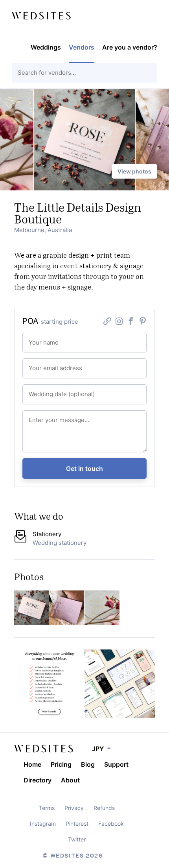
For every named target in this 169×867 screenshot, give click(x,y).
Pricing (61, 764)
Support (116, 764)
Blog (88, 764)
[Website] (107, 322)
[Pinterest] (143, 322)
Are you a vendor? (129, 47)
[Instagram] (119, 322)
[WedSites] (41, 15)
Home (32, 764)
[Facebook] (131, 322)
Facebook (111, 823)
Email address (41, 364)
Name (34, 338)
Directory (37, 780)
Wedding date (41, 390)
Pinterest (77, 823)
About (70, 780)
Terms (47, 807)
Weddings (46, 47)
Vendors (81, 47)
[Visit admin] (43, 748)
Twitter (77, 839)
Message (36, 416)
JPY (98, 749)
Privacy (74, 807)
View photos (134, 171)
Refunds (104, 807)
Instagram (43, 823)
